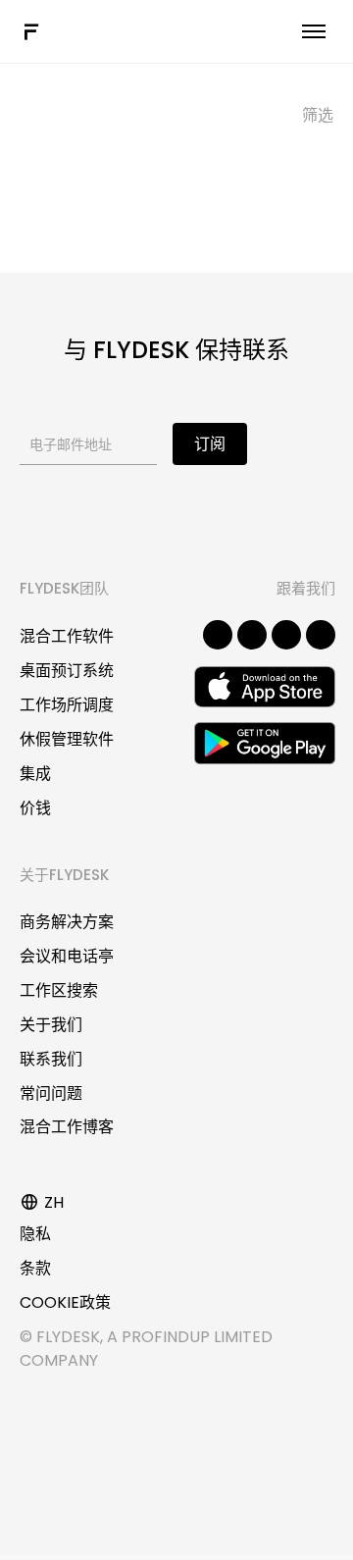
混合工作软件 (67, 636)
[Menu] (313, 31)
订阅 (210, 444)
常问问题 (51, 1093)
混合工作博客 (67, 1127)
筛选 (317, 115)
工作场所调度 (67, 705)
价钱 (35, 808)
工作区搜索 (59, 990)
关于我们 (51, 1025)
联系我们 (51, 1059)
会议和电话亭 (67, 956)
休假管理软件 (67, 739)
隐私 (35, 1233)
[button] (217, 635)
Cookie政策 (65, 1302)
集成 (35, 773)
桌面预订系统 (67, 670)
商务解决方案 (67, 921)
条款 (35, 1268)
